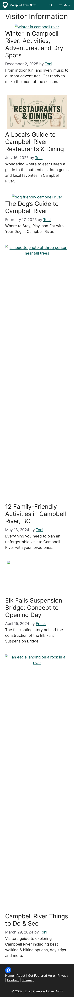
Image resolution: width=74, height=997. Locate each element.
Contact (13, 980)
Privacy (62, 975)
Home (9, 975)
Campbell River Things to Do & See (36, 919)
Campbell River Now (23, 5)
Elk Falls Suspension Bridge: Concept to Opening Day (33, 607)
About (21, 975)
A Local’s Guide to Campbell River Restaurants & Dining (34, 141)
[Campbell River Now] (5, 5)
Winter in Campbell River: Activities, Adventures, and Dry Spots (34, 44)
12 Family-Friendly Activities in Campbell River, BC (35, 514)
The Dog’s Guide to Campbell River (32, 207)
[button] (51, 5)
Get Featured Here (41, 975)
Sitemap (28, 980)
